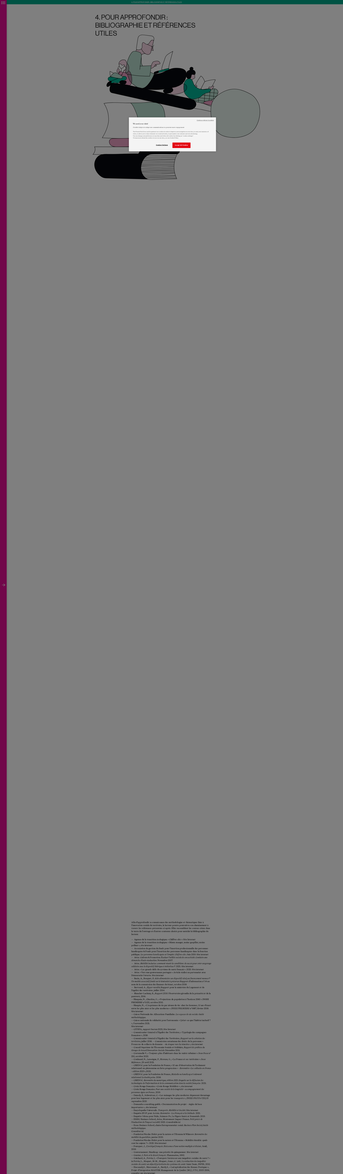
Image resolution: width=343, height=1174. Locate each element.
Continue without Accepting (205, 120)
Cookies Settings (162, 145)
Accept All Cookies (181, 145)
